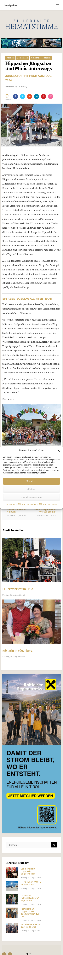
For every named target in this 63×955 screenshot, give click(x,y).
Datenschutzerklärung (15, 504)
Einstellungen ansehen (31, 497)
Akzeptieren (31, 481)
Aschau (10, 57)
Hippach (47, 57)
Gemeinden (22, 57)
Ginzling (35, 57)
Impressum (52, 504)
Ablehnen (31, 489)
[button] (58, 450)
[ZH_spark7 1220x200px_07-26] (31, 43)
